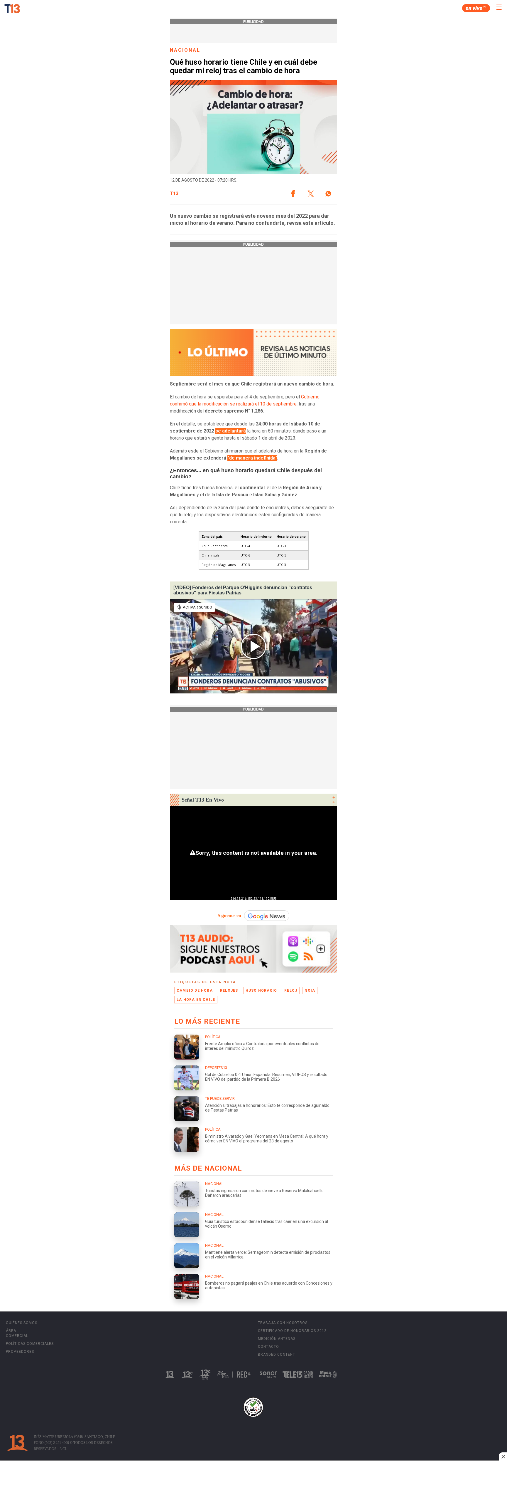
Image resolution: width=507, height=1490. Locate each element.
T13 (174, 193)
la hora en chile (196, 1000)
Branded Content (276, 1354)
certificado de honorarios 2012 (292, 1331)
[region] (253, 1476)
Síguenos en (229, 915)
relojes (229, 990)
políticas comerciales (30, 1344)
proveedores (20, 1352)
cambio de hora (195, 990)
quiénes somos (21, 1323)
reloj (290, 990)
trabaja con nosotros (282, 1323)
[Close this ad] (503, 1456)
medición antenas (276, 1339)
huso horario (261, 990)
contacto (268, 1347)
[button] (293, 193)
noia (310, 990)
